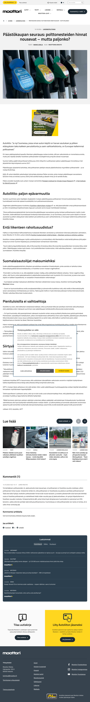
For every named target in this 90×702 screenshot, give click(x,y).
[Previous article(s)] (78, 421)
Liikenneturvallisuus (62, 450)
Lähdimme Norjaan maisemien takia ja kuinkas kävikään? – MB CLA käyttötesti (27, 573)
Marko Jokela (38, 45)
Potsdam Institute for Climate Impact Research (57, 181)
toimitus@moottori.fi (10, 676)
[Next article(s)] (84, 421)
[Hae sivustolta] (82, 2)
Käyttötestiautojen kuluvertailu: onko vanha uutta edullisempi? (22, 593)
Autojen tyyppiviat (40, 666)
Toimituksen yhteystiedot (11, 680)
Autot (35, 663)
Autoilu (35, 450)
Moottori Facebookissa (79, 664)
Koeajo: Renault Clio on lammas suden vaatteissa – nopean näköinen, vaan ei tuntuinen (29, 584)
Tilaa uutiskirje (23, 3)
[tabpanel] (45, 573)
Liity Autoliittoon (9, 2)
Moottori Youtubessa (79, 674)
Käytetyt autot (38, 674)
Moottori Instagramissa (79, 669)
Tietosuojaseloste (9, 689)
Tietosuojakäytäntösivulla (30, 363)
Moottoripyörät (39, 678)
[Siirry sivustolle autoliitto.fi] (52, 696)
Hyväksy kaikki (64, 371)
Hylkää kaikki (45, 371)
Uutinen (10, 21)
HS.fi (4, 174)
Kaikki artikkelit (63, 421)
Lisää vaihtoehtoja (26, 371)
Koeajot (36, 670)
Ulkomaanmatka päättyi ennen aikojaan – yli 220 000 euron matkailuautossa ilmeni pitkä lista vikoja (33, 561)
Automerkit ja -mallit (76, 11)
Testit (11, 450)
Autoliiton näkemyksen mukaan (40, 205)
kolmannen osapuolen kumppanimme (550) (45, 336)
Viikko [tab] (46, 544)
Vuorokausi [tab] (38, 544)
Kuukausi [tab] (53, 544)
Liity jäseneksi (66, 639)
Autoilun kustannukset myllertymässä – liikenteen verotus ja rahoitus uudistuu (57, 235)
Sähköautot (37, 681)
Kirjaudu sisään (53, 3)
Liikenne (36, 685)
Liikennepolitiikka (20, 21)
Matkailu (37, 689)
